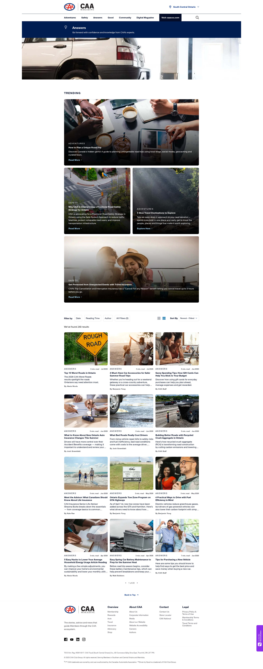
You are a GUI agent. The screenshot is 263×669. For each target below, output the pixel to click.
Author (108, 318)
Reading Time (93, 318)
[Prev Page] (125, 583)
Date (78, 318)
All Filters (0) (122, 318)
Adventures (70, 17)
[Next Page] (137, 583)
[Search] (197, 17)
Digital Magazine (145, 17)
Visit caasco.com (170, 17)
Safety (84, 17)
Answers (97, 17)
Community (125, 17)
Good (111, 17)
